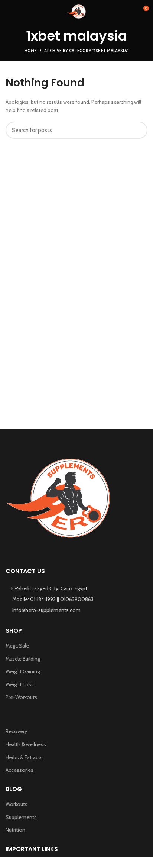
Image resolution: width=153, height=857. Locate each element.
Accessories (19, 770)
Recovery (16, 731)
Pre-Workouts (21, 697)
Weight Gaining (23, 671)
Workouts (16, 804)
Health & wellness (26, 744)
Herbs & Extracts (24, 757)
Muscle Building (23, 658)
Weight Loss (20, 684)
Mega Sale (17, 645)
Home (31, 50)
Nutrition (15, 829)
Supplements (21, 817)
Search (137, 130)
